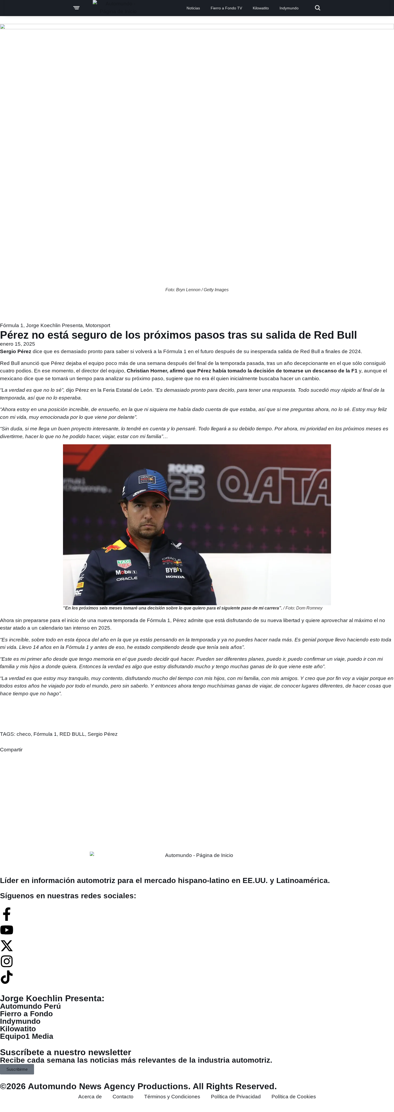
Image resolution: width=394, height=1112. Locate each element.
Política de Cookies (294, 1096)
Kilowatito (261, 8)
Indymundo (289, 8)
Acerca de (90, 1096)
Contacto (123, 1096)
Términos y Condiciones (172, 1096)
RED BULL (72, 734)
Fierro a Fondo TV (226, 8)
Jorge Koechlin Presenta (54, 325)
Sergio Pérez (103, 734)
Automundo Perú (30, 1006)
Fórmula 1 (11, 325)
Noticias (193, 8)
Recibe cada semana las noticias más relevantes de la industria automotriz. (136, 1060)
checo (24, 734)
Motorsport (98, 325)
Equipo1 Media (26, 1036)
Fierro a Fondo (26, 1014)
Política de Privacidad (236, 1096)
